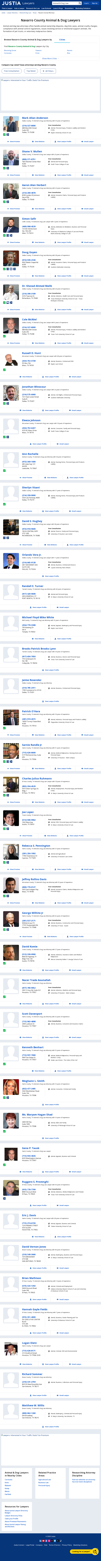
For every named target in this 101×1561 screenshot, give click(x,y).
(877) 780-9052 (29, 987)
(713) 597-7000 (29, 1055)
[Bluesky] (55, 1541)
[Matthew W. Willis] (11, 1411)
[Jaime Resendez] (11, 686)
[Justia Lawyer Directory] (11, 3)
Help (45, 1545)
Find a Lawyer (7, 8)
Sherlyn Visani (31, 487)
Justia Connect (19, 1545)
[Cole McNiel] (11, 325)
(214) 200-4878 (29, 192)
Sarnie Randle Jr (32, 744)
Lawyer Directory (12, 13)
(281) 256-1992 (29, 853)
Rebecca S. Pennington (36, 845)
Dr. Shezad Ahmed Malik (37, 286)
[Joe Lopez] (11, 818)
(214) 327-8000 (29, 125)
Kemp (7, 1488)
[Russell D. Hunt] (11, 359)
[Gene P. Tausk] (11, 1154)
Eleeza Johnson (31, 420)
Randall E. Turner (32, 586)
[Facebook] (46, 1541)
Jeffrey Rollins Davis (34, 879)
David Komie (29, 946)
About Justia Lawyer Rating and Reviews (15, 1525)
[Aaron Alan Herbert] (11, 191)
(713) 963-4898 (29, 1021)
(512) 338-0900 (29, 954)
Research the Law (33, 8)
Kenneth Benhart (32, 1047)
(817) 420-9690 (29, 593)
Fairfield (8, 1494)
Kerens (69, 50)
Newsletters (69, 8)
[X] (58, 1541)
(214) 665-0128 (29, 562)
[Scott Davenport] (11, 1020)
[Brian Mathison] (11, 1284)
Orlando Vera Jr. (32, 554)
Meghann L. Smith (33, 1081)
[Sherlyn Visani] (11, 493)
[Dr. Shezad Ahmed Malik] (11, 292)
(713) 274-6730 (29, 1223)
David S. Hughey (32, 521)
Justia (3, 13)
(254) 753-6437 (29, 428)
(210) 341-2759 (29, 1382)
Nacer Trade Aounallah (36, 980)
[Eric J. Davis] (11, 1221)
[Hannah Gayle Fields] (11, 1315)
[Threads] (52, 1541)
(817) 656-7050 (29, 656)
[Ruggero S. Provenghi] (11, 1188)
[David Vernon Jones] (11, 1253)
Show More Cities (49, 58)
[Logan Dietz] (11, 1349)
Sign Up (94, 3)
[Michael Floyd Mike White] (11, 623)
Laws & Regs (58, 8)
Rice (68, 53)
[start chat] (95, 1551)
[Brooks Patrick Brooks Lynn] (11, 655)
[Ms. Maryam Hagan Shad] (11, 1121)
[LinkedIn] (40, 1541)
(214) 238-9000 (29, 495)
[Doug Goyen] (11, 258)
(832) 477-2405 (29, 1088)
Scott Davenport (32, 1013)
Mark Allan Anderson (35, 117)
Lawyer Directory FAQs (13, 1516)
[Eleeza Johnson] (11, 426)
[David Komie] (11, 952)
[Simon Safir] (11, 225)
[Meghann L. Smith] (11, 1087)
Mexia (7, 1491)
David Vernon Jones (34, 1246)
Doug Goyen (29, 252)
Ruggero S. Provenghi (35, 1181)
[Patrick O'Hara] (11, 717)
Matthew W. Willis (33, 1405)
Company (39, 1545)
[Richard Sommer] (11, 1380)
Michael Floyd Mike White (38, 617)
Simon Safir (29, 218)
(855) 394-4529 (29, 786)
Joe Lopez (28, 812)
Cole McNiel (29, 319)
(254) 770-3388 (29, 625)
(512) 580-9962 (29, 820)
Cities (62, 39)
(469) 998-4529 (29, 226)
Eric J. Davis (29, 1215)
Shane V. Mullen (32, 151)
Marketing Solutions (82, 8)
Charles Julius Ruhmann (37, 778)
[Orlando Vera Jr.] (11, 561)
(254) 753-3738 (29, 360)
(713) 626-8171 (29, 1350)
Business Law (43, 1482)
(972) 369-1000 (29, 461)
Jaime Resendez (31, 680)
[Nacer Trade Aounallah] (11, 986)
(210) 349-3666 (29, 1254)
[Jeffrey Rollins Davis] (11, 885)
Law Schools (46, 8)
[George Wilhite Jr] (11, 919)
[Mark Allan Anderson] (11, 124)
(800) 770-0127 (29, 887)
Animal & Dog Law (25, 13)
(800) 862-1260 (29, 1413)
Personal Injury (44, 1485)
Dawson (39, 50)
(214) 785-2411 (29, 687)
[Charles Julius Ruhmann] (11, 784)
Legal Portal (30, 1545)
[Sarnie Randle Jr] (11, 751)
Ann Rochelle (30, 454)
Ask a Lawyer (19, 8)
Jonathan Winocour (34, 386)
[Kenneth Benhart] (11, 1053)
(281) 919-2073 (29, 719)
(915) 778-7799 (29, 1189)
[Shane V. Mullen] (11, 157)
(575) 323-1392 (29, 1285)
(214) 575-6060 (29, 394)
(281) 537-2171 (29, 920)
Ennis (7, 1482)
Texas (34, 13)
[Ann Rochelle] (11, 460)
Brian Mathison (31, 1278)
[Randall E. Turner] (11, 592)
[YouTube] (43, 1541)
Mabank (8, 1485)
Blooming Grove (10, 50)
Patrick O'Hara (31, 711)
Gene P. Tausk (30, 1148)
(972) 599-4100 (29, 260)
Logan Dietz (29, 1343)
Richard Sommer (32, 1374)
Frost (37, 53)
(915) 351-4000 (29, 1317)
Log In (86, 3)
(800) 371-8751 (29, 159)
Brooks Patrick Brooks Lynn (39, 648)
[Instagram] (49, 1541)
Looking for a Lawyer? (81, 1551)
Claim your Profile (11, 1519)
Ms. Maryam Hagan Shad (37, 1114)
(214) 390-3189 (29, 293)
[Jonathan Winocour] (11, 393)
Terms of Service (54, 1545)
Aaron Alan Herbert (34, 185)
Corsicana (7, 53)
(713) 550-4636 (29, 1156)
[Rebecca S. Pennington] (11, 852)
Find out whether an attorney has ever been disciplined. (83, 1481)
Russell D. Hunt (31, 353)
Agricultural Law (44, 1480)
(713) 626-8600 (29, 752)
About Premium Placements (15, 1521)
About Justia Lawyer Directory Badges (16, 1512)
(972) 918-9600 (29, 529)
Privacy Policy (67, 1545)
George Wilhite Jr (32, 912)
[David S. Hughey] (11, 527)
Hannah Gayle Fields (34, 1309)
